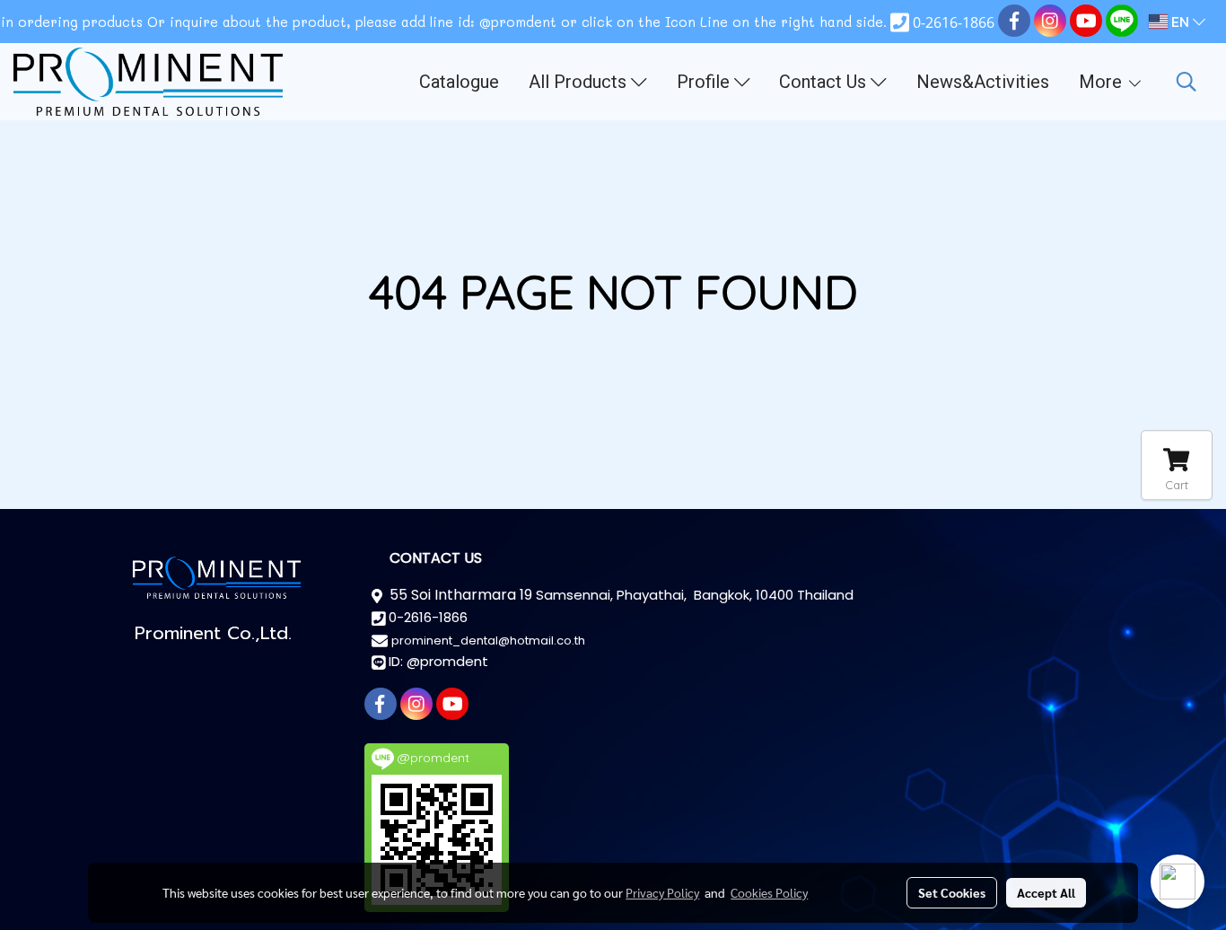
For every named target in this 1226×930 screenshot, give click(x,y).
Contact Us (825, 81)
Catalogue (459, 81)
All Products (580, 81)
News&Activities (982, 81)
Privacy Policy (662, 892)
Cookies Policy (769, 892)
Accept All (1046, 892)
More (1102, 81)
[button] (1186, 82)
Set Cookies (951, 892)
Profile (705, 81)
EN (1180, 21)
